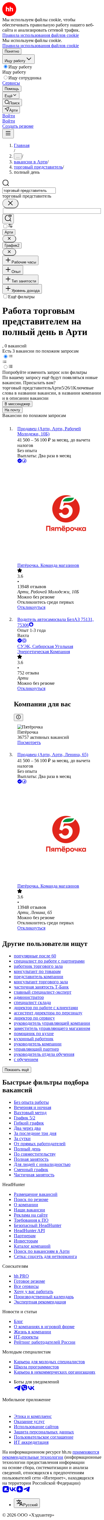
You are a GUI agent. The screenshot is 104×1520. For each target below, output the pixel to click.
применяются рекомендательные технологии (50, 1455)
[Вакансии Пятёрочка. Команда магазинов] (57, 513)
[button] (8, 115)
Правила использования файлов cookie (40, 45)
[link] (12, 102)
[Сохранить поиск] (8, 218)
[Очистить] (10, 203)
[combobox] (29, 191)
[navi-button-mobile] (8, 133)
